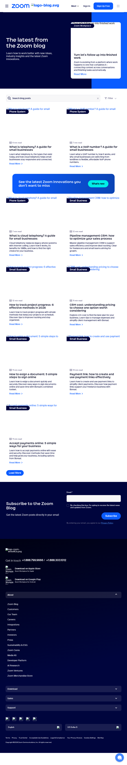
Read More (80, 74)
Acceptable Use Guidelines (39, 738)
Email (69, 492)
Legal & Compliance (57, 738)
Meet (73, 6)
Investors (12, 634)
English (11, 727)
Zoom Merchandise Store (20, 675)
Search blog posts (21, 98)
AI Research (13, 665)
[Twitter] (14, 719)
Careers (11, 619)
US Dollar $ (72, 727)
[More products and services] (118, 6)
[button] (119, 757)
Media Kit (12, 655)
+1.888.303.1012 (56, 560)
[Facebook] (28, 719)
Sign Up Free (103, 6)
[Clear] (98, 98)
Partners (11, 629)
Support (11, 708)
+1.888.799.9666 (32, 560)
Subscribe (111, 516)
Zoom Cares (13, 650)
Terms (8, 738)
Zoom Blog (12, 604)
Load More (16, 472)
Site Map (100, 738)
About (10, 594)
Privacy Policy (107, 523)
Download (12, 689)
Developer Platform (16, 660)
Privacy (14, 738)
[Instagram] (35, 719)
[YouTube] (21, 719)
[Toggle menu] (7, 6)
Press (10, 640)
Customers (12, 609)
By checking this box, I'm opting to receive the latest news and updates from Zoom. (95, 506)
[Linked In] (7, 719)
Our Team (12, 614)
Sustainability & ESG (17, 645)
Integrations (13, 624)
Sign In (86, 6)
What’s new (100, 183)
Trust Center (23, 738)
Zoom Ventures (15, 670)
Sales (10, 698)
